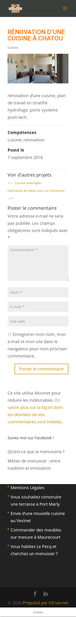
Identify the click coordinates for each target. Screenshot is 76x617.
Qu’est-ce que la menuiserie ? (36, 451)
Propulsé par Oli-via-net (45, 603)
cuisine (14, 140)
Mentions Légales (28, 487)
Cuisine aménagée (24, 183)
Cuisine (13, 48)
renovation (34, 140)
